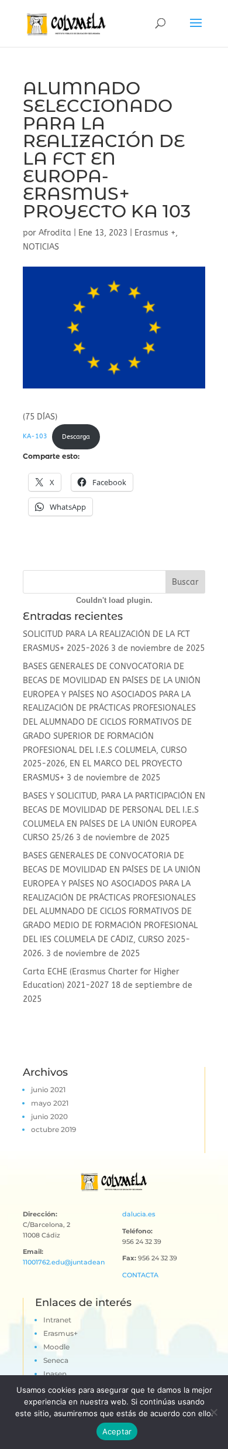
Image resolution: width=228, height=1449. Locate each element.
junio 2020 (49, 1116)
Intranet (57, 1319)
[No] (213, 1412)
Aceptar (117, 1431)
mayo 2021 (49, 1103)
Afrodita (55, 233)
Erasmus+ (60, 1333)
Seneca (55, 1360)
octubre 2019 (53, 1129)
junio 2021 (48, 1089)
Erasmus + (154, 233)
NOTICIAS (41, 247)
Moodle (56, 1346)
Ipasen (55, 1373)
